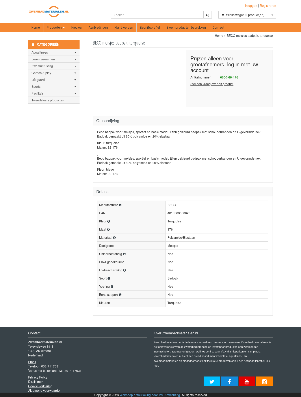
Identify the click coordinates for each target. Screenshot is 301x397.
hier (156, 365)
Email (32, 362)
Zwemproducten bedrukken (186, 27)
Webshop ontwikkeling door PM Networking (150, 395)
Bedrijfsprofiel (150, 27)
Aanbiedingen (98, 27)
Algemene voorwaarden (44, 390)
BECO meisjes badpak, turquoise (250, 35)
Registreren (268, 5)
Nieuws (76, 27)
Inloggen (251, 5)
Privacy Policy (37, 377)
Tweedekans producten (48, 100)
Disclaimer (35, 381)
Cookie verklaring (40, 386)
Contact (218, 27)
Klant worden (124, 27)
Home (36, 27)
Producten (54, 27)
